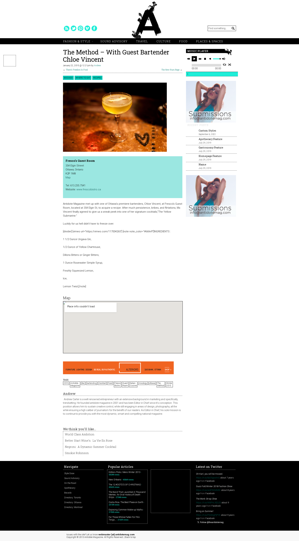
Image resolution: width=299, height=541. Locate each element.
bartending (92, 383)
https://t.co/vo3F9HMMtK (208, 490)
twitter (73, 28)
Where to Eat (83, 78)
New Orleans (115, 479)
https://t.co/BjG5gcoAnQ (208, 477)
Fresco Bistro (117, 384)
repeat (224, 64)
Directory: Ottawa (72, 502)
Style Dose (69, 473)
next (200, 58)
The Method (160, 384)
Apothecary (69, 488)
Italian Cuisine (133, 384)
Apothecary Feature (210, 139)
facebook (94, 28)
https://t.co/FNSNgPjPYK (208, 515)
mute (210, 59)
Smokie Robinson (77, 453)
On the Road (70, 483)
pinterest (80, 28)
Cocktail (102, 383)
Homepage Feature (210, 156)
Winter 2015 (169, 384)
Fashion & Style (76, 41)
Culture (163, 41)
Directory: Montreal (73, 507)
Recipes (97, 78)
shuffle (230, 64)
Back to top (130, 537)
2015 (66, 383)
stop (205, 58)
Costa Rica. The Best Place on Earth (126, 502)
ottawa (152, 383)
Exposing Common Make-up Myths (126, 509)
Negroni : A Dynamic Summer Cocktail (90, 447)
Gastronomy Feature (211, 147)
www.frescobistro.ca (88, 189)
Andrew (97, 65)
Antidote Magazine (75, 384)
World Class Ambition (79, 434)
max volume (223, 59)
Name (202, 164)
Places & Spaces (209, 41)
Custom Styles (207, 130)
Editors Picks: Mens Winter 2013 (124, 472)
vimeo (87, 28)
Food (183, 41)
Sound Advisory (114, 41)
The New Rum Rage (170, 69)
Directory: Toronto (72, 497)
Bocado (68, 78)
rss (67, 28)
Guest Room (125, 384)
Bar (83, 383)
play (194, 58)
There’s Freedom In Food (77, 69)
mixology (143, 383)
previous (188, 58)
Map (68, 177)
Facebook (210, 481)
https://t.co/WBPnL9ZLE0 (208, 502)
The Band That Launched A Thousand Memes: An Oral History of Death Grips (127, 494)
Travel (142, 41)
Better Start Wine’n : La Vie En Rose (88, 440)
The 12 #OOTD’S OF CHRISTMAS (125, 484)
